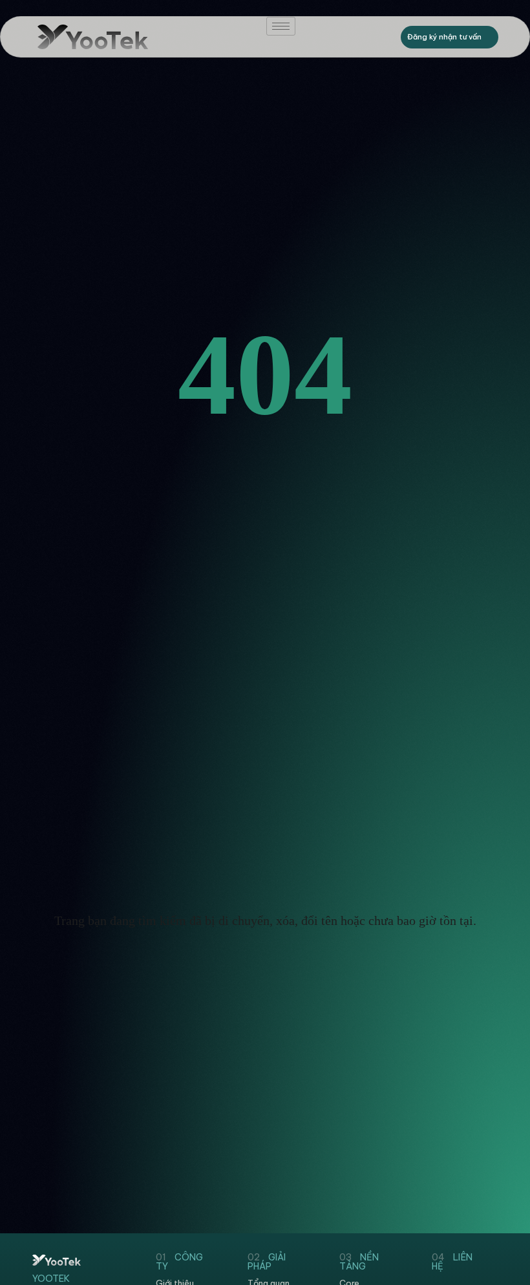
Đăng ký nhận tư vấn (444, 36)
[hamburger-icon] (280, 26)
